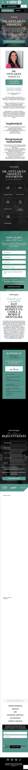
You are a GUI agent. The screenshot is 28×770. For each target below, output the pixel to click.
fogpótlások (10, 89)
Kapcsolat (15, 708)
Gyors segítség (7, 10)
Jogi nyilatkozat (15, 718)
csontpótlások (18, 88)
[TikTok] (20, 760)
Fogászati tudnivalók (15, 721)
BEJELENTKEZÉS (12, 6)
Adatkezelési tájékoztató (15, 715)
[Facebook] (12, 760)
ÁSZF (15, 712)
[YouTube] (16, 760)
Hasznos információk (15, 705)
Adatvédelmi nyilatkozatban (11, 281)
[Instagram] (8, 760)
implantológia (17, 89)
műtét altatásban (10, 90)
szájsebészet (18, 90)
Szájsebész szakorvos (14, 82)
